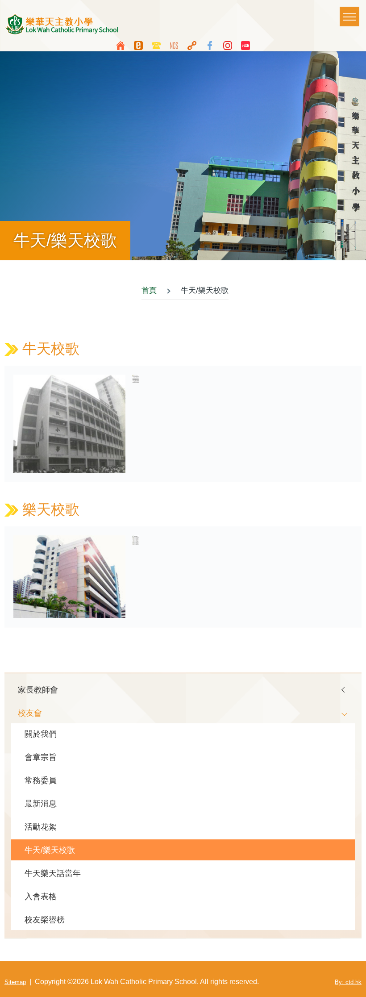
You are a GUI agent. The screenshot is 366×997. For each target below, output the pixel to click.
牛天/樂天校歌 (50, 850)
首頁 (149, 290)
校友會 (30, 713)
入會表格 (41, 896)
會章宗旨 (41, 757)
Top (355, 986)
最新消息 (41, 803)
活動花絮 (41, 826)
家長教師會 (38, 689)
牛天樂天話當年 (53, 873)
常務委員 (41, 780)
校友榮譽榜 (45, 919)
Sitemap (15, 982)
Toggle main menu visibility (349, 16)
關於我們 (41, 733)
